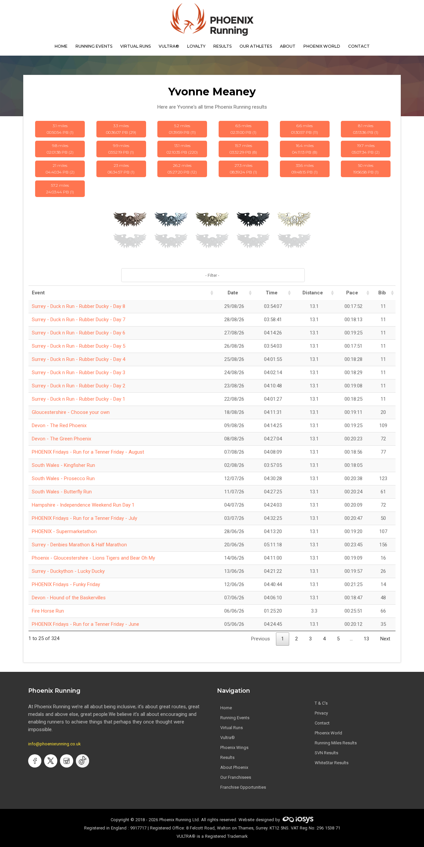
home (61, 46)
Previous (260, 639)
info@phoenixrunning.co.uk (54, 743)
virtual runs (135, 46)
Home (226, 707)
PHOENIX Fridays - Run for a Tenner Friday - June (85, 624)
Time (272, 293)
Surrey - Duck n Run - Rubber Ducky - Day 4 (78, 359)
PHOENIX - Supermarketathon (64, 531)
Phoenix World (321, 46)
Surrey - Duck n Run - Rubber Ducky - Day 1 (78, 399)
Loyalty (196, 46)
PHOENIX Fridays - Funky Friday (66, 584)
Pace (352, 293)
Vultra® (169, 46)
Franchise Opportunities (243, 787)
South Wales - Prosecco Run (63, 478)
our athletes (255, 46)
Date (233, 293)
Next (385, 639)
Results (227, 757)
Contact (322, 723)
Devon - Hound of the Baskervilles (69, 598)
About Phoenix (234, 767)
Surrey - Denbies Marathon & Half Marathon (79, 545)
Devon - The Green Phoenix (61, 439)
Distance (312, 293)
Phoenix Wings (234, 747)
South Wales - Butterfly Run (62, 492)
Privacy (321, 713)
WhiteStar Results (331, 762)
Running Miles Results (336, 742)
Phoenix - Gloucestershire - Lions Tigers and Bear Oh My (93, 558)
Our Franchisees (235, 777)
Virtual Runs (231, 727)
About (287, 46)
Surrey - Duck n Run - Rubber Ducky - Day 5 (78, 346)
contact (359, 46)
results (222, 46)
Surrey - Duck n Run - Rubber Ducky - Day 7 (78, 320)
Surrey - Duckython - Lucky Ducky (68, 571)
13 (366, 639)
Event (38, 293)
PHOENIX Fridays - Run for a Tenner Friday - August (88, 452)
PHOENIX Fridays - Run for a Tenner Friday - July (84, 518)
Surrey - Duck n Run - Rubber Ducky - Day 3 (78, 372)
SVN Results (326, 752)
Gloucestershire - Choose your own (71, 412)
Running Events (94, 46)
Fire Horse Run (48, 611)
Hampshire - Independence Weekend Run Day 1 (83, 505)
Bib (382, 293)
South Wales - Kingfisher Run (63, 465)
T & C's (321, 703)
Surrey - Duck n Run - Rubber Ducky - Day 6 (78, 333)
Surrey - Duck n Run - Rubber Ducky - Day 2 (78, 386)
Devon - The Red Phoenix (59, 425)
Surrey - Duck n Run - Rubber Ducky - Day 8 (78, 306)
